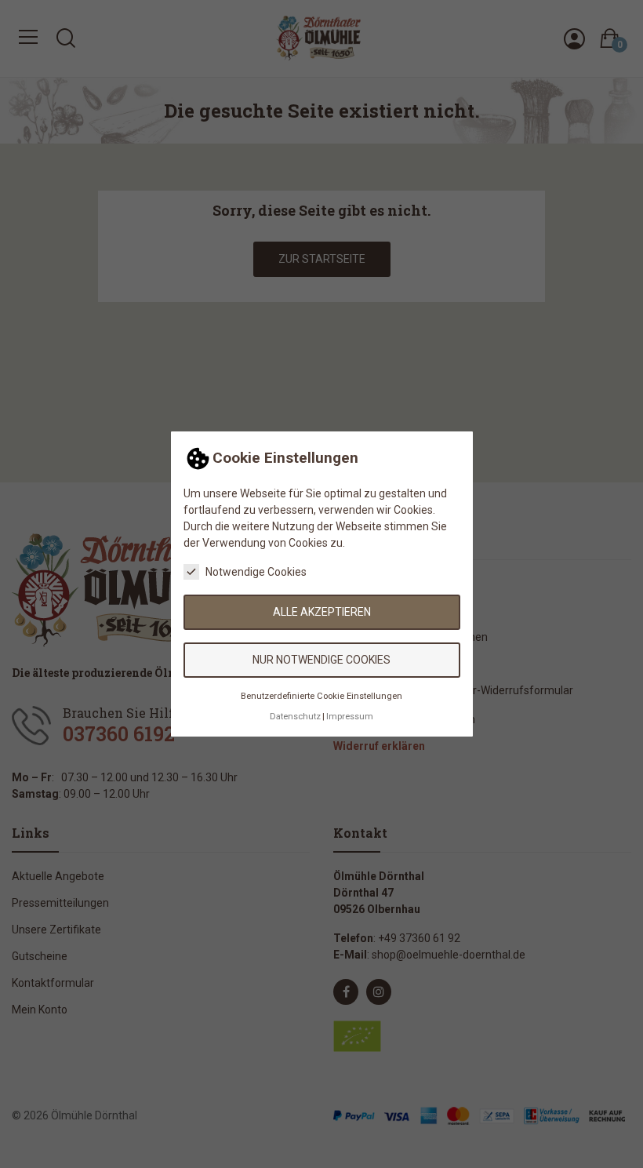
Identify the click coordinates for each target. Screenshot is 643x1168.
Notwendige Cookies (256, 572)
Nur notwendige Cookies (321, 659)
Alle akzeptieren (322, 612)
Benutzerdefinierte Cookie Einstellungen (321, 696)
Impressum (349, 716)
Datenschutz (295, 716)
